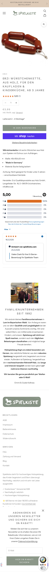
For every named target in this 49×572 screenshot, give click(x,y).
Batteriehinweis (9, 429)
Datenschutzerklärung (27, 541)
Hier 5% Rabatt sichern (24, 560)
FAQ (4, 452)
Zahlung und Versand (12, 456)
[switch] (43, 568)
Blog (5, 461)
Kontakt (6, 465)
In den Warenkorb (24, 128)
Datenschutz (8, 434)
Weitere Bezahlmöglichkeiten (24, 142)
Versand (19, 112)
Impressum (8, 424)
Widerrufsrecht (9, 438)
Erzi (5, 74)
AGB (5, 420)
